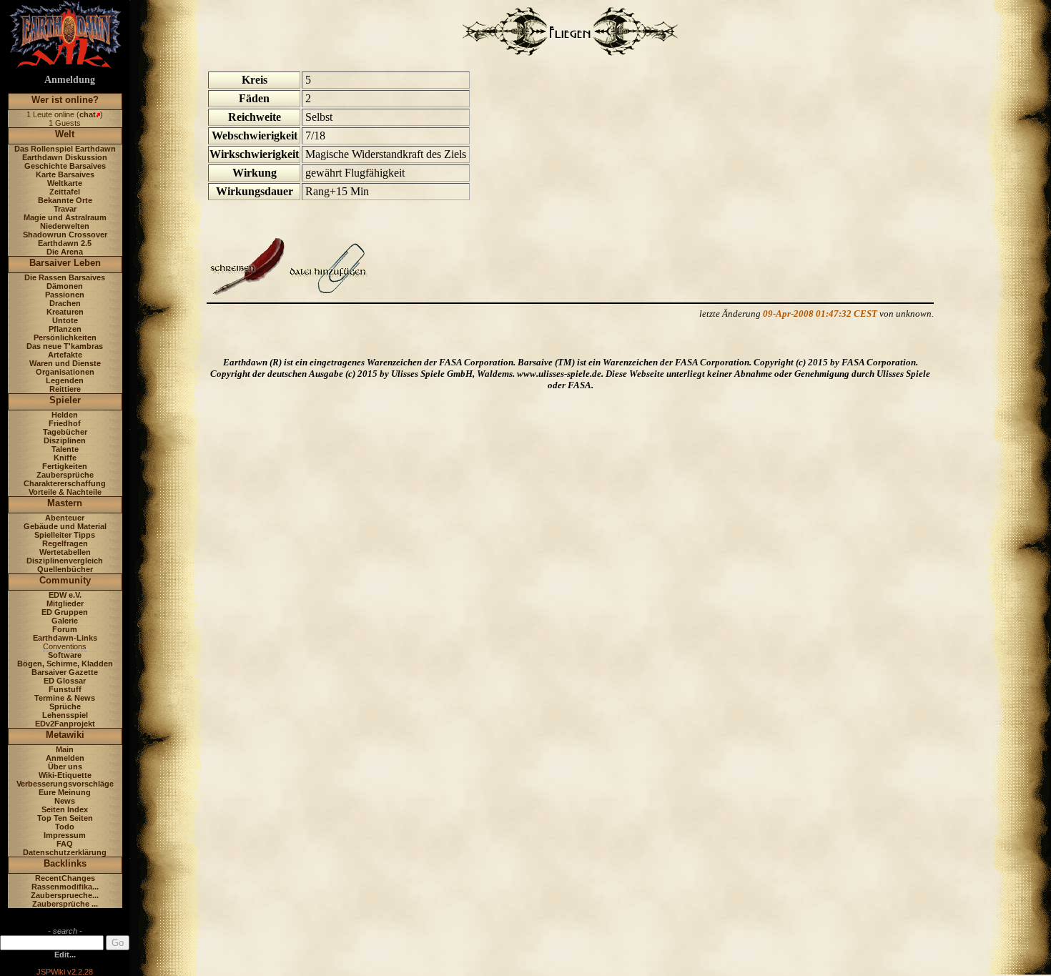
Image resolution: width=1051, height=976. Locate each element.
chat (87, 114)
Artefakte (65, 354)
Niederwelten (64, 226)
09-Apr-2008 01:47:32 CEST (820, 313)
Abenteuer (64, 517)
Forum (64, 629)
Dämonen (64, 286)
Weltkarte (64, 183)
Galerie (64, 620)
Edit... (65, 954)
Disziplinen (65, 440)
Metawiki (65, 734)
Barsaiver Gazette (64, 672)
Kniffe (65, 457)
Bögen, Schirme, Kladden (65, 663)
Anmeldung (69, 79)
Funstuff (65, 689)
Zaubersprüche (65, 474)
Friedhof (65, 423)
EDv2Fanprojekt (65, 723)
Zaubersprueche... (65, 895)
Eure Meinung (65, 792)
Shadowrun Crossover (65, 234)
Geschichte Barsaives (65, 166)
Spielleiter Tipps (64, 535)
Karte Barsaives (65, 174)
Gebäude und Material (65, 526)
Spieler (65, 400)
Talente (65, 449)
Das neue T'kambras (64, 346)
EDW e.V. (65, 595)
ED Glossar (65, 680)
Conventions (65, 646)
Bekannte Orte (65, 200)
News (64, 801)
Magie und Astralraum (65, 217)
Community (65, 580)
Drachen (65, 303)
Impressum (65, 835)
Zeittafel (64, 191)
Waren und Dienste (65, 363)
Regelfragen (65, 543)
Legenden (65, 380)
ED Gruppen (64, 612)
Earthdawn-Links (65, 638)
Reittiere (65, 389)
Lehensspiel (65, 715)
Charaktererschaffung (65, 483)
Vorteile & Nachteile (65, 492)
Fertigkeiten (64, 466)
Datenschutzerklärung (65, 852)
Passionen (64, 294)
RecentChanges (65, 878)
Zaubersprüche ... (65, 903)
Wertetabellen (65, 552)
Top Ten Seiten (65, 818)
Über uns (65, 766)
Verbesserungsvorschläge (65, 783)
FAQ (64, 843)
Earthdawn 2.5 (65, 243)
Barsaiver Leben (65, 262)
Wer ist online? (65, 99)
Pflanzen (65, 329)
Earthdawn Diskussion (64, 157)
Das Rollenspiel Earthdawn (65, 148)
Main (65, 749)
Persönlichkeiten (65, 337)
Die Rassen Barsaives (64, 277)
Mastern (64, 503)
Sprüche (65, 706)
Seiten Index (64, 809)
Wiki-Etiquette (65, 775)
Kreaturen (65, 311)
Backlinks (65, 863)
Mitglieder (65, 603)
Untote (65, 320)
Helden (64, 414)
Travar (65, 208)
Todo (64, 826)
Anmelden (65, 758)
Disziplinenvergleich (64, 560)
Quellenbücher (65, 569)
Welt (64, 134)
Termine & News (64, 698)
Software (65, 655)
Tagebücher (65, 432)
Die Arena (64, 251)
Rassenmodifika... (65, 886)
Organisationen (65, 372)
